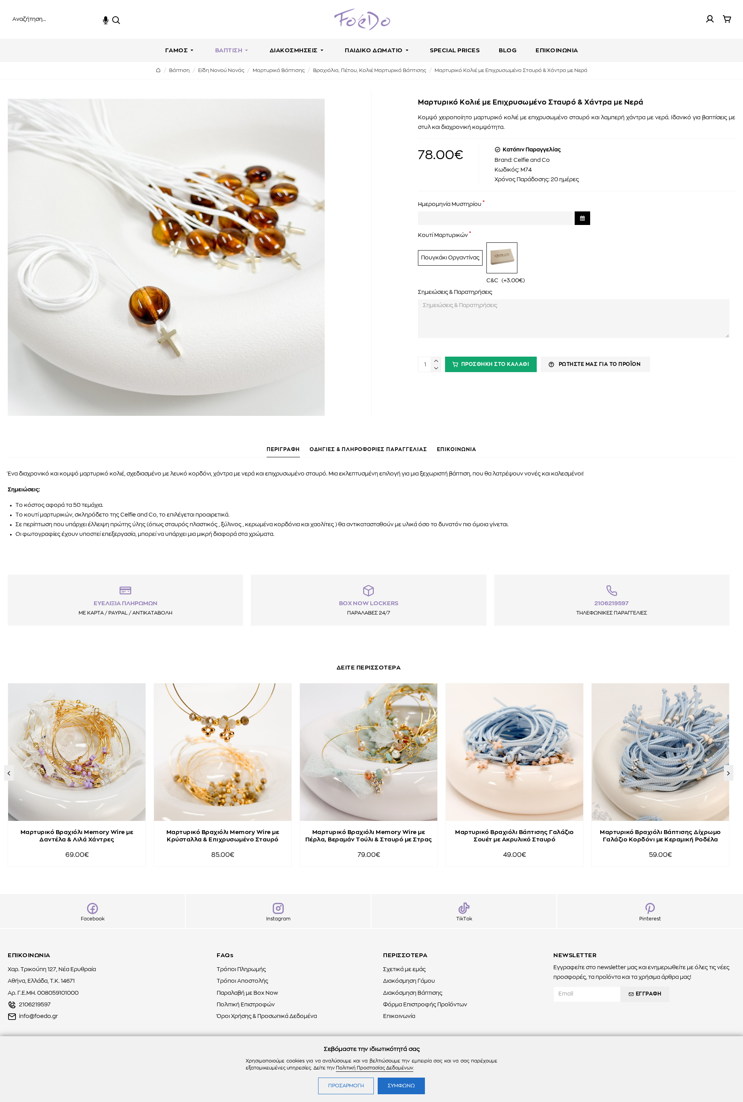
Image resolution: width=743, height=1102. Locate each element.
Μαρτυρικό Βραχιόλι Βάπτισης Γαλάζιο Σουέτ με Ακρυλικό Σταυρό (514, 836)
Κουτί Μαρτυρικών (443, 235)
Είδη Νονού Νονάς (221, 70)
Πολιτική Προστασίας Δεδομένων (374, 1068)
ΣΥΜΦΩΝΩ (401, 1085)
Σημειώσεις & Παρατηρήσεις (455, 292)
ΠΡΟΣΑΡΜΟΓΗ (346, 1085)
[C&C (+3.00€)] (501, 257)
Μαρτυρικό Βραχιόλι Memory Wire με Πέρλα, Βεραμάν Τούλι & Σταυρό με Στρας (368, 836)
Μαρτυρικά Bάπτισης (279, 70)
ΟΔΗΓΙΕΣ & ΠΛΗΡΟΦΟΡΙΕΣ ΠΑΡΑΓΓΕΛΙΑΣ (368, 449)
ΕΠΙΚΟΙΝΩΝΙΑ (456, 449)
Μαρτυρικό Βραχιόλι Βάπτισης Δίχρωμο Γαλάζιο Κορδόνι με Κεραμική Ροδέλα (660, 836)
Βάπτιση (179, 70)
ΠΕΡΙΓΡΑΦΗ (283, 449)
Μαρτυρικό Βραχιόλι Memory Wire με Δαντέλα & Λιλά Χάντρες (77, 836)
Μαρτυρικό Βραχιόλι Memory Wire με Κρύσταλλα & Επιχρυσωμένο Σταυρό (222, 836)
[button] (9, 773)
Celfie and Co (532, 160)
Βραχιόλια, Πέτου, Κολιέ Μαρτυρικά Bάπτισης (369, 70)
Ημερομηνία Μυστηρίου (449, 204)
